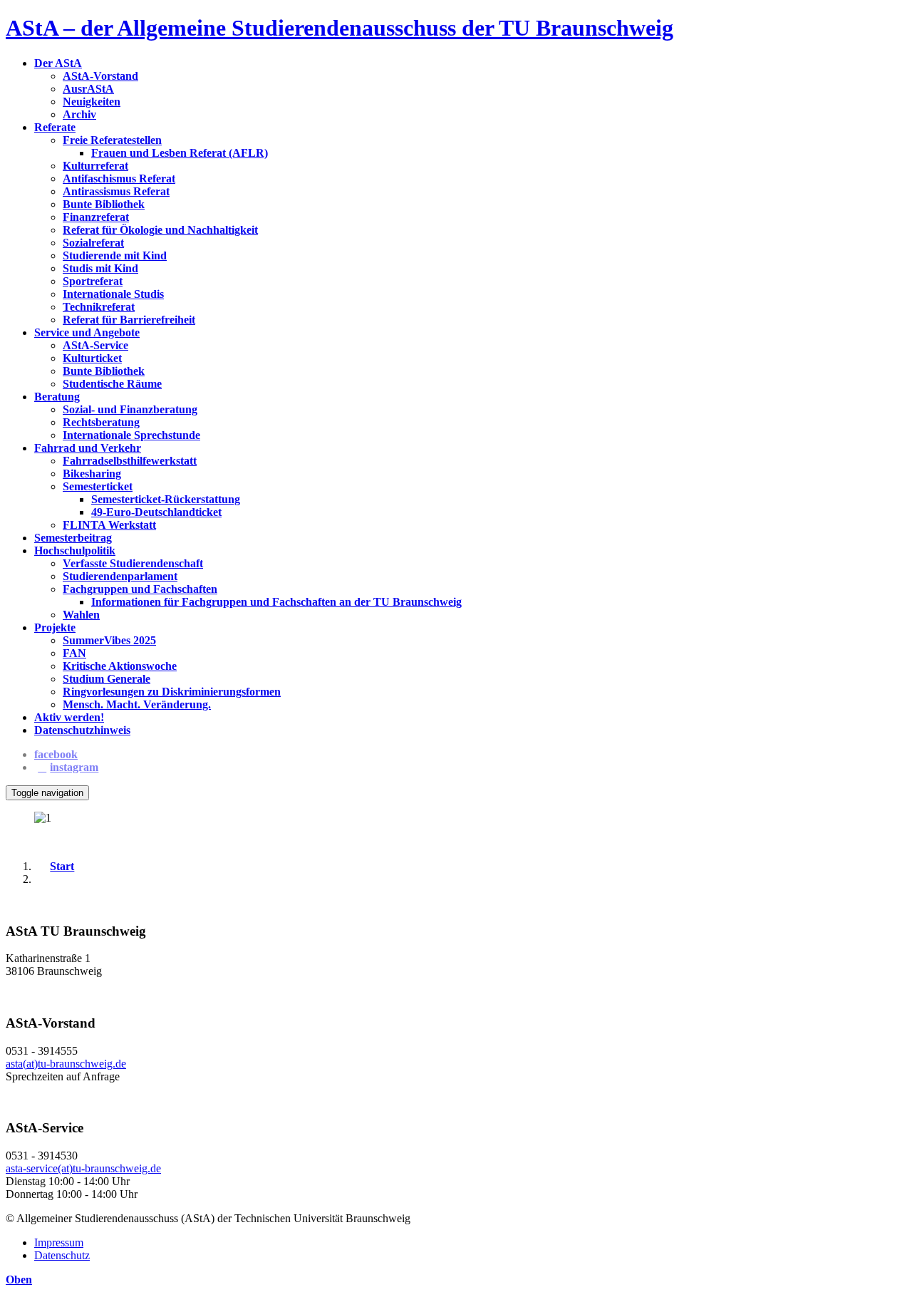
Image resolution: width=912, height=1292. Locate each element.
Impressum (58, 1242)
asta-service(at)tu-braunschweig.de (83, 1168)
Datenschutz (62, 1255)
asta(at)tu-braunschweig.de (66, 1064)
